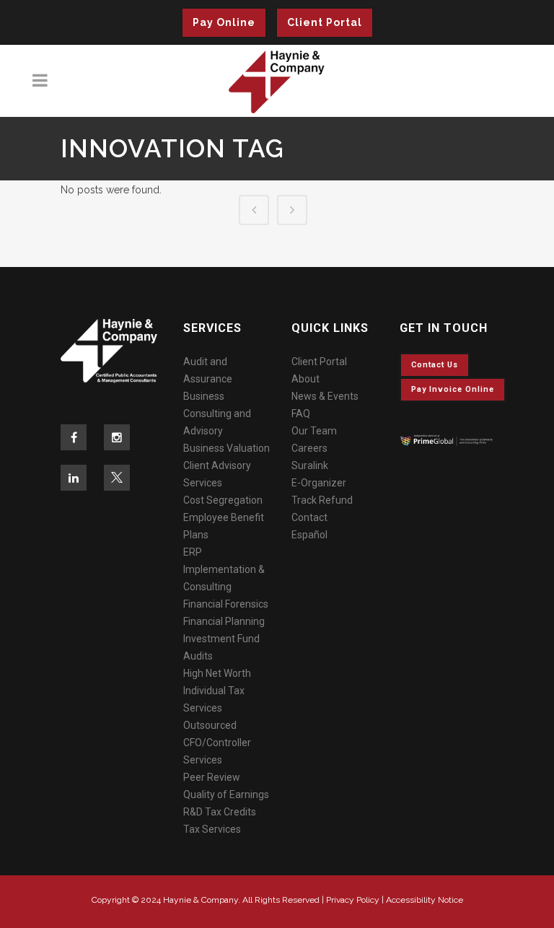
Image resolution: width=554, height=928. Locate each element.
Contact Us (434, 364)
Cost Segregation (223, 500)
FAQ (300, 413)
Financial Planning (224, 621)
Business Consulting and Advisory (217, 413)
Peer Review (211, 777)
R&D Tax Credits (219, 812)
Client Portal (324, 22)
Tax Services (212, 829)
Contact (309, 517)
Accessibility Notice (424, 900)
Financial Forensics (225, 604)
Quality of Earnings (226, 794)
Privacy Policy (352, 900)
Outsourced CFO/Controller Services (217, 742)
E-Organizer (318, 483)
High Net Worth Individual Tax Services (217, 690)
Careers (309, 448)
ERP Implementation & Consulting (224, 569)
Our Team (314, 431)
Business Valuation (226, 448)
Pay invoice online (452, 389)
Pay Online (224, 22)
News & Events (325, 396)
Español (309, 534)
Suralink (309, 465)
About (305, 379)
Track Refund (322, 500)
